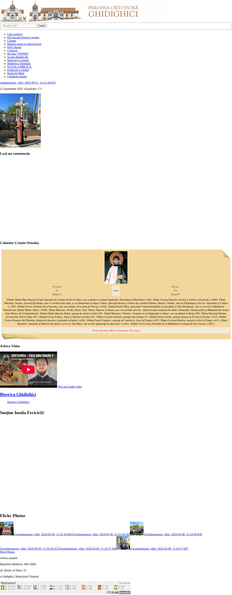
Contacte (12, 50)
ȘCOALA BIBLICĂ (19, 66)
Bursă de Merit (15, 73)
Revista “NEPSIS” (18, 53)
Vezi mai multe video (70, 386)
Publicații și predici (18, 70)
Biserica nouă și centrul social (24, 44)
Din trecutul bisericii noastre (23, 37)
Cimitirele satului (17, 76)
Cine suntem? (15, 34)
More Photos (7, 551)
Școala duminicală (17, 57)
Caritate (11, 40)
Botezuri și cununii (18, 60)
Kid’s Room (14, 47)
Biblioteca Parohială (18, 63)
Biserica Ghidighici (18, 394)
